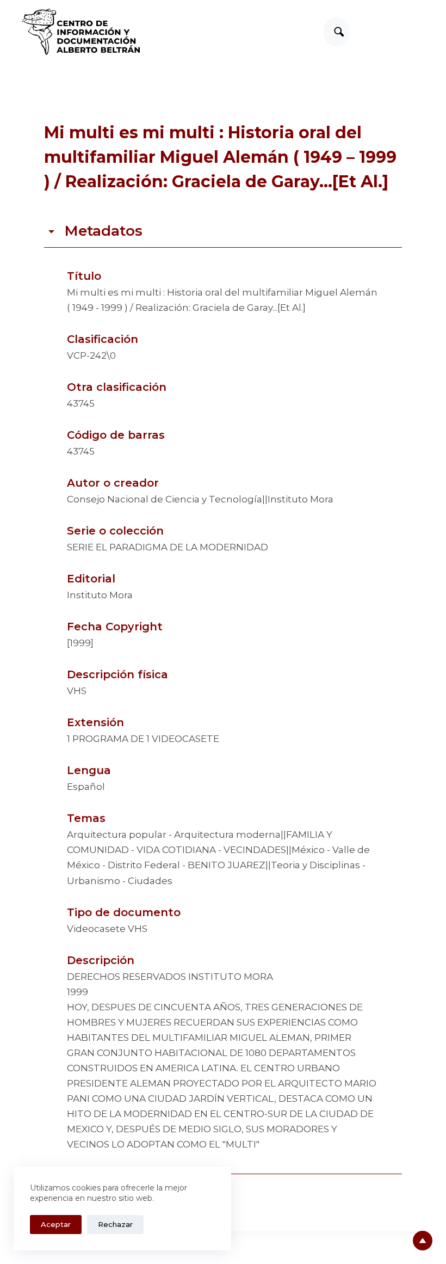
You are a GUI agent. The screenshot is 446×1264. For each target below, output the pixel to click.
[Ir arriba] (422, 1240)
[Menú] (419, 32)
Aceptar (56, 1224)
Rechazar (115, 1224)
